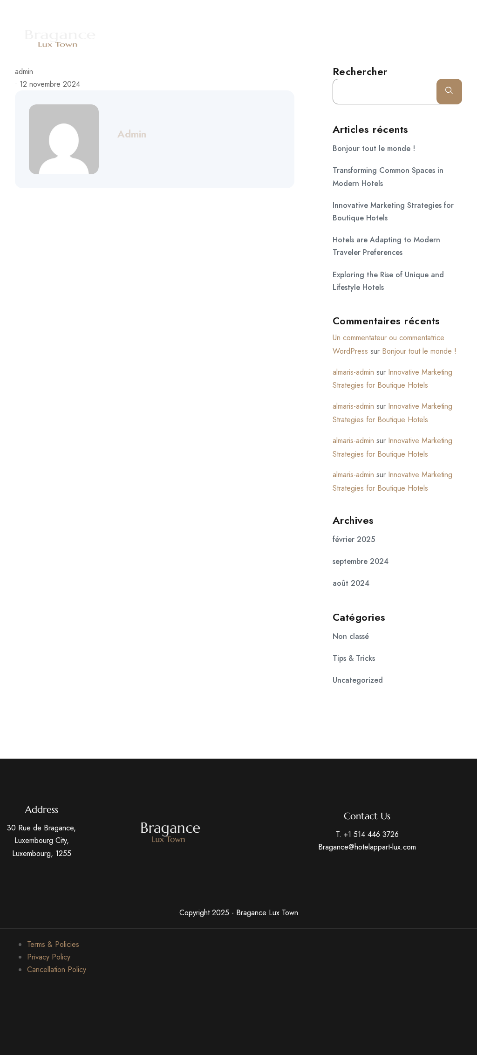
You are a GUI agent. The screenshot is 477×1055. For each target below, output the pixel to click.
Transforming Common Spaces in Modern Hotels (388, 176)
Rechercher (360, 71)
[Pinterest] (447, 12)
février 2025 (354, 539)
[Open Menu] (467, 38)
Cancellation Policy (56, 969)
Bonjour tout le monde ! (374, 148)
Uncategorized (358, 680)
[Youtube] (430, 12)
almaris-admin (353, 372)
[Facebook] (395, 12)
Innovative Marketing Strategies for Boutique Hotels (393, 211)
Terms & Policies (53, 944)
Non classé (351, 636)
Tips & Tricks (354, 658)
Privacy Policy (48, 957)
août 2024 (351, 583)
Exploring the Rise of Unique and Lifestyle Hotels (388, 281)
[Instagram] (464, 12)
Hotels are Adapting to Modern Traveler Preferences (386, 246)
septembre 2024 (360, 561)
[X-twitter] (413, 12)
